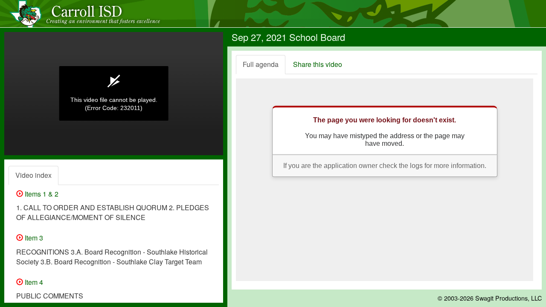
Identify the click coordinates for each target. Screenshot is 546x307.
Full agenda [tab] (261, 64)
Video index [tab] (33, 175)
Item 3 (33, 238)
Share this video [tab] (317, 64)
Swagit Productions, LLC (508, 297)
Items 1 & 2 (40, 194)
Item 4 (33, 282)
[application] (113, 93)
